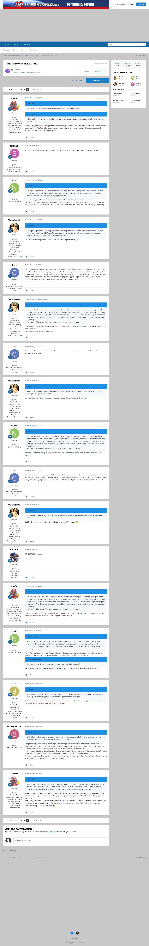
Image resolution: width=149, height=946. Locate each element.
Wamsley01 (14, 220)
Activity (16, 44)
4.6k (15, 199)
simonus (14, 550)
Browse (7, 44)
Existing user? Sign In (125, 4)
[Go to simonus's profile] (14, 557)
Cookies (75, 938)
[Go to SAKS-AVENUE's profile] (14, 734)
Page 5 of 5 (36, 89)
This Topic (134, 44)
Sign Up (141, 4)
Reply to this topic (97, 80)
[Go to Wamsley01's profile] (14, 228)
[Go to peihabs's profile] (7, 71)
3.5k (15, 165)
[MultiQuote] (26, 137)
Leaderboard (27, 44)
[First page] (5, 89)
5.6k (15, 284)
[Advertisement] (74, 25)
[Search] (143, 44)
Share (86, 71)
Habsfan (14, 98)
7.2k (15, 569)
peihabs (17, 70)
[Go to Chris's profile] (14, 273)
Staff (22, 50)
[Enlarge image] (77, 522)
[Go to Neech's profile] (14, 188)
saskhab (14, 146)
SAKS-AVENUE (14, 726)
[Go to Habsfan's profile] (14, 106)
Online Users (32, 50)
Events (15, 50)
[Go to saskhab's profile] (14, 153)
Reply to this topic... (24, 840)
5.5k (15, 239)
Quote (32, 137)
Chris (14, 265)
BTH (14, 684)
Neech (14, 180)
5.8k (15, 117)
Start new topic (77, 80)
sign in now (53, 832)
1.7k (15, 745)
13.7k (15, 703)
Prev (10, 89)
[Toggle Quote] (28, 103)
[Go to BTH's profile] (14, 691)
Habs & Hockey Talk (33, 72)
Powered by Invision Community (74, 943)
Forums (6, 50)
